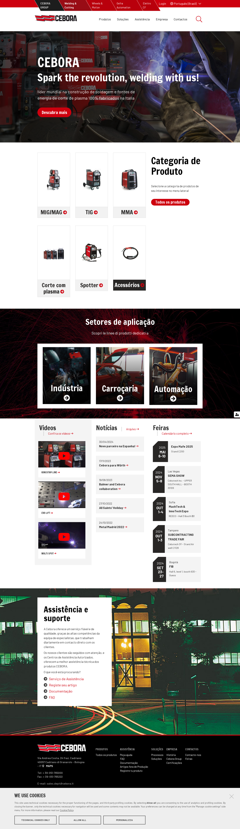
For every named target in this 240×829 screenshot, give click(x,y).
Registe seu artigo (63, 685)
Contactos (180, 19)
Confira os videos (59, 433)
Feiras (188, 758)
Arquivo (131, 429)
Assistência (142, 19)
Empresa (162, 19)
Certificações (174, 762)
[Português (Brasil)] (56, 19)
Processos (157, 754)
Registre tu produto (131, 770)
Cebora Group (174, 758)
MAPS (49, 766)
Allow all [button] (80, 819)
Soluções (123, 19)
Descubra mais (54, 112)
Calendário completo (175, 433)
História (171, 754)
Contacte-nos (193, 754)
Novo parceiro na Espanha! (117, 446)
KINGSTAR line (49, 472)
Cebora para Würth (112, 465)
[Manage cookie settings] (237, 414)
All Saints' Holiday (111, 507)
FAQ (52, 697)
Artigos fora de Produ (134, 766)
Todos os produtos (170, 202)
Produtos (105, 19)
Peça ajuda (126, 754)
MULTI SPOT (47, 553)
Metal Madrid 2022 (112, 527)
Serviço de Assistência (66, 679)
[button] (186, 3)
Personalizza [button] (124, 819)
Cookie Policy (66, 810)
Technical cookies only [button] (35, 819)
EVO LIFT (46, 513)
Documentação (60, 691)
